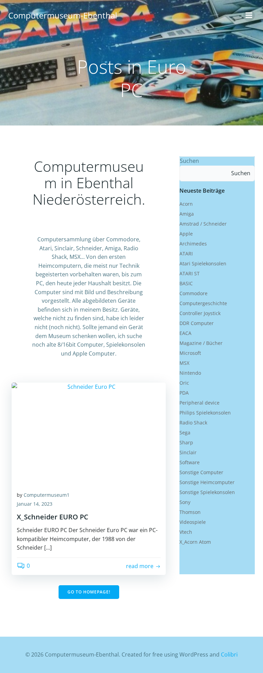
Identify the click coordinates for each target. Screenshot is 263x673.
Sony (184, 502)
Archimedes (193, 243)
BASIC (186, 283)
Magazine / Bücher (201, 343)
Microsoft (190, 353)
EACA (185, 333)
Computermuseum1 (47, 495)
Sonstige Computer (201, 472)
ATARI (186, 253)
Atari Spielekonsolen (202, 263)
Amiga (186, 214)
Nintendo (190, 373)
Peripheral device (199, 402)
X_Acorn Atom (195, 542)
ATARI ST (189, 273)
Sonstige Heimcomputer (207, 482)
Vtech (185, 532)
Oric (184, 383)
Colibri (229, 654)
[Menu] (249, 15)
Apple (186, 233)
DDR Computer (196, 323)
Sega (184, 432)
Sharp (186, 442)
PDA (184, 392)
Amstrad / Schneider (203, 223)
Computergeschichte (203, 303)
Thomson (190, 512)
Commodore (193, 293)
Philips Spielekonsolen (205, 412)
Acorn (186, 204)
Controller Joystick (200, 313)
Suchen (189, 161)
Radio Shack (193, 422)
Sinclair (188, 452)
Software (189, 462)
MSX (184, 363)
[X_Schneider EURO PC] (89, 433)
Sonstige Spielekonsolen (207, 492)
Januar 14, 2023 (34, 504)
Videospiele (192, 522)
